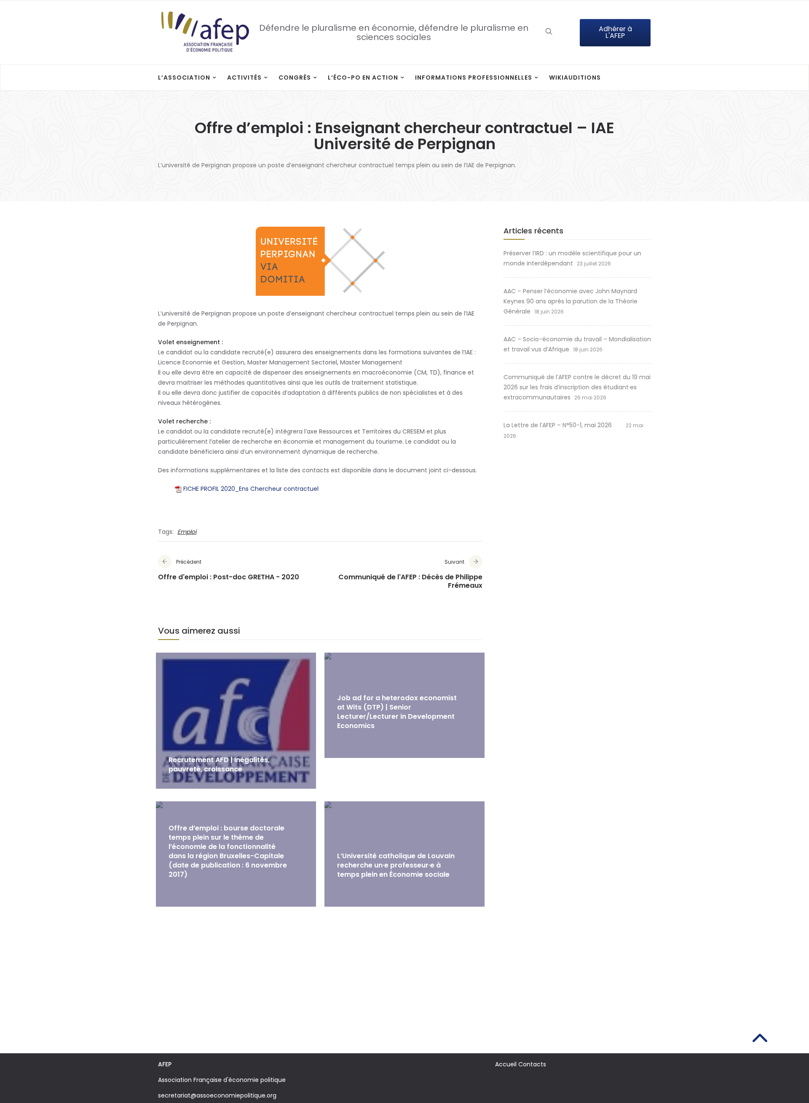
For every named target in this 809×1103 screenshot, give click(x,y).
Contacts (532, 1064)
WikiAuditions (575, 77)
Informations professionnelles (473, 77)
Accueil (506, 1064)
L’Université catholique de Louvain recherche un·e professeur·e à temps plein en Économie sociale (396, 865)
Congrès (295, 77)
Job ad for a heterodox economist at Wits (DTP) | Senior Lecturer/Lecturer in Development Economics (397, 712)
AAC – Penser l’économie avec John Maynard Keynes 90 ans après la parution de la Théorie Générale (571, 301)
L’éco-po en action (363, 77)
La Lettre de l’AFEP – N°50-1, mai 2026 (563, 425)
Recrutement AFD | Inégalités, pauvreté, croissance (219, 764)
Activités (244, 77)
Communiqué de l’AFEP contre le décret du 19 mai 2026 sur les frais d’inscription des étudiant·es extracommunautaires (577, 387)
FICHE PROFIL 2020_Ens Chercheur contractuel (251, 489)
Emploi (186, 531)
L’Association (184, 77)
